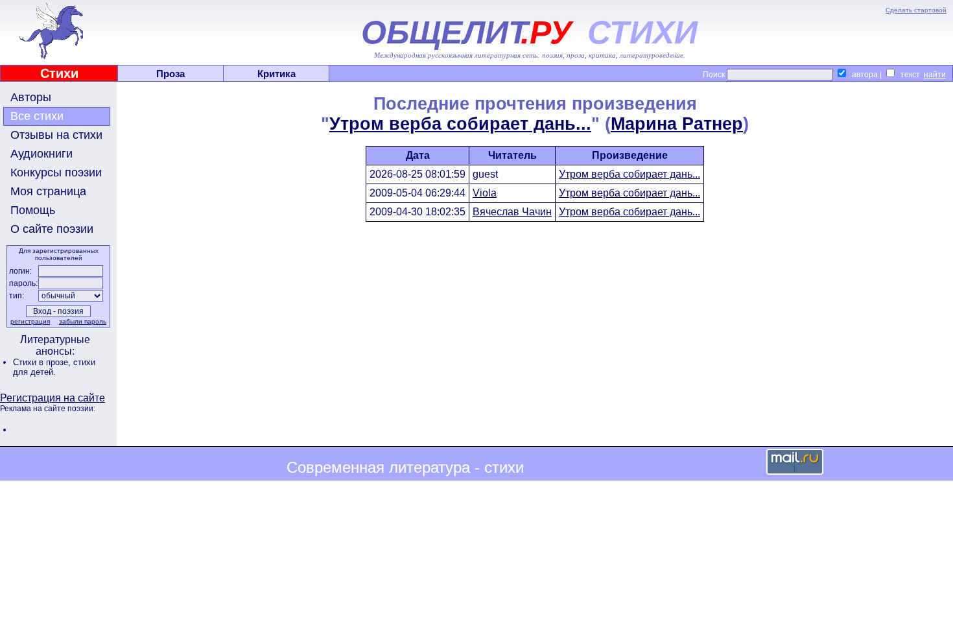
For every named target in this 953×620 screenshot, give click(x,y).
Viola (485, 192)
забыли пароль (82, 321)
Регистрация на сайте (52, 397)
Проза (170, 73)
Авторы (30, 97)
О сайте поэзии (51, 228)
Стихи (59, 73)
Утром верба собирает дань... (460, 124)
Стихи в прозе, (43, 362)
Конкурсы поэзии (56, 172)
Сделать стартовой (916, 10)
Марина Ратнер (677, 124)
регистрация (30, 321)
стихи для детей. (54, 367)
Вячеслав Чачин (512, 211)
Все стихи (37, 116)
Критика (276, 73)
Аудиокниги (41, 153)
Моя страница (48, 191)
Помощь (32, 210)
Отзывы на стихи (56, 134)
